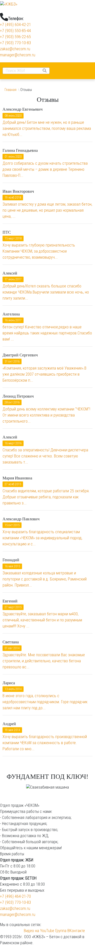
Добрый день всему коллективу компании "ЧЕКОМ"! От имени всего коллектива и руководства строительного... (46, 415)
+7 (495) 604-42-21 (15, 24)
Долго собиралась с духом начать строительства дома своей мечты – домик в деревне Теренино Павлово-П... (45, 169)
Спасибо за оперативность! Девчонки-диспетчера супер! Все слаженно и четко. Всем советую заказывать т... (45, 456)
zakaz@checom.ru (15, 48)
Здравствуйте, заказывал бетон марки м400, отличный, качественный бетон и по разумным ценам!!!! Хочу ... (42, 620)
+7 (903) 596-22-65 (15, 36)
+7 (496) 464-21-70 (15, 896)
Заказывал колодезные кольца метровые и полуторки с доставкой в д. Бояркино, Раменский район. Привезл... (45, 579)
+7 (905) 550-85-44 (15, 30)
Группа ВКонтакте (69, 930)
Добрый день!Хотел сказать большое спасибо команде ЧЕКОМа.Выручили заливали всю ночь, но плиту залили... (46, 292)
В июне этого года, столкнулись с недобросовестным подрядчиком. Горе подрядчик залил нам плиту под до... (45, 701)
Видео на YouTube (39, 930)
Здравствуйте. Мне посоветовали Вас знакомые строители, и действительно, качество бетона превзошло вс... (44, 660)
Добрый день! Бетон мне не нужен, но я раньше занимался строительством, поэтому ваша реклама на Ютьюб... (47, 128)
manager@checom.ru (17, 55)
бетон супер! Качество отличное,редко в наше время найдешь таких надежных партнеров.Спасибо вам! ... (47, 333)
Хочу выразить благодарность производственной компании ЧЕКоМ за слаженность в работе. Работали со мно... (45, 742)
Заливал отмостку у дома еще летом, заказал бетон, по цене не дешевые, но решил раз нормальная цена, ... (47, 210)
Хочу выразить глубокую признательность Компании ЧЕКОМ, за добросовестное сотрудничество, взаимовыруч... (39, 251)
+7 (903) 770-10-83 (15, 42)
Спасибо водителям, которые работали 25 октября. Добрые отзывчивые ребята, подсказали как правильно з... (46, 497)
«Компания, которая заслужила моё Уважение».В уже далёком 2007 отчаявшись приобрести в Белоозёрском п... (44, 374)
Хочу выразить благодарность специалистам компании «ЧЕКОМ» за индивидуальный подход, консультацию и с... (42, 537)
